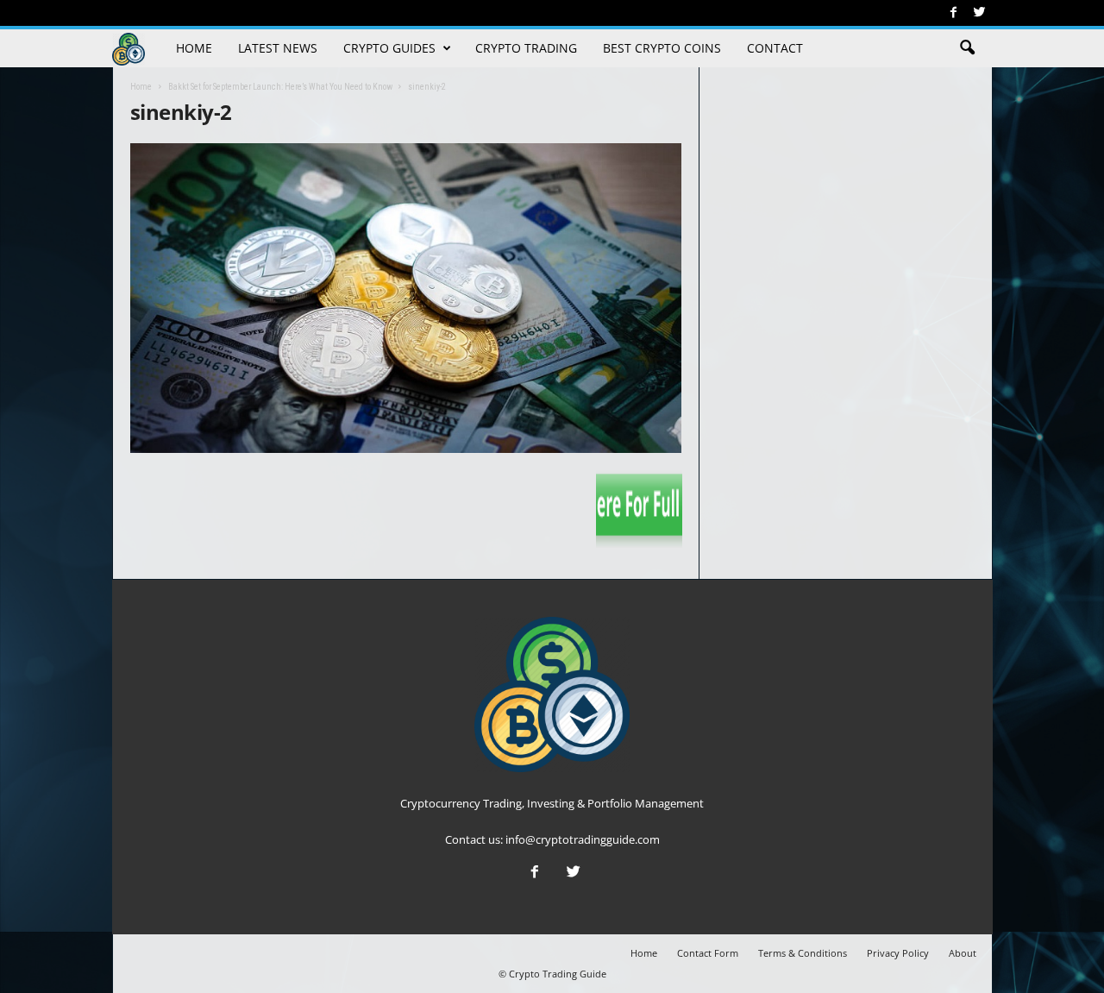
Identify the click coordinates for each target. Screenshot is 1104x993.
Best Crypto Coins (662, 48)
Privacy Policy (898, 952)
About (962, 952)
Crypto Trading (526, 48)
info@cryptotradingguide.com (582, 839)
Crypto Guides (389, 48)
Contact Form (707, 952)
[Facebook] (954, 13)
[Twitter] (979, 13)
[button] (967, 48)
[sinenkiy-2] (406, 298)
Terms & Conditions (802, 952)
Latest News (277, 48)
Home (194, 48)
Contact (775, 48)
